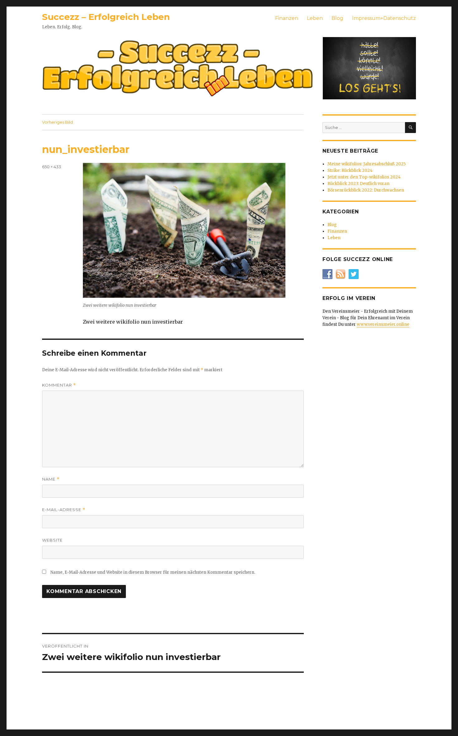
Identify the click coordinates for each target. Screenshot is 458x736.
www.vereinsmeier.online (383, 324)
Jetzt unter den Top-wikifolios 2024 (364, 177)
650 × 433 (51, 166)
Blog (337, 18)
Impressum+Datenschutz (384, 18)
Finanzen (286, 18)
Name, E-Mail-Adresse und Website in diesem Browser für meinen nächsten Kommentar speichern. (152, 572)
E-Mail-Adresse (63, 509)
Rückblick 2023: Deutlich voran (358, 183)
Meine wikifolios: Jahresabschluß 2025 (366, 164)
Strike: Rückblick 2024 (350, 170)
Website (52, 540)
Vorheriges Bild (57, 122)
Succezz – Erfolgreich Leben (106, 17)
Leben (315, 18)
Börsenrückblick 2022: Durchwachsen (365, 190)
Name (51, 479)
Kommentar (59, 385)
